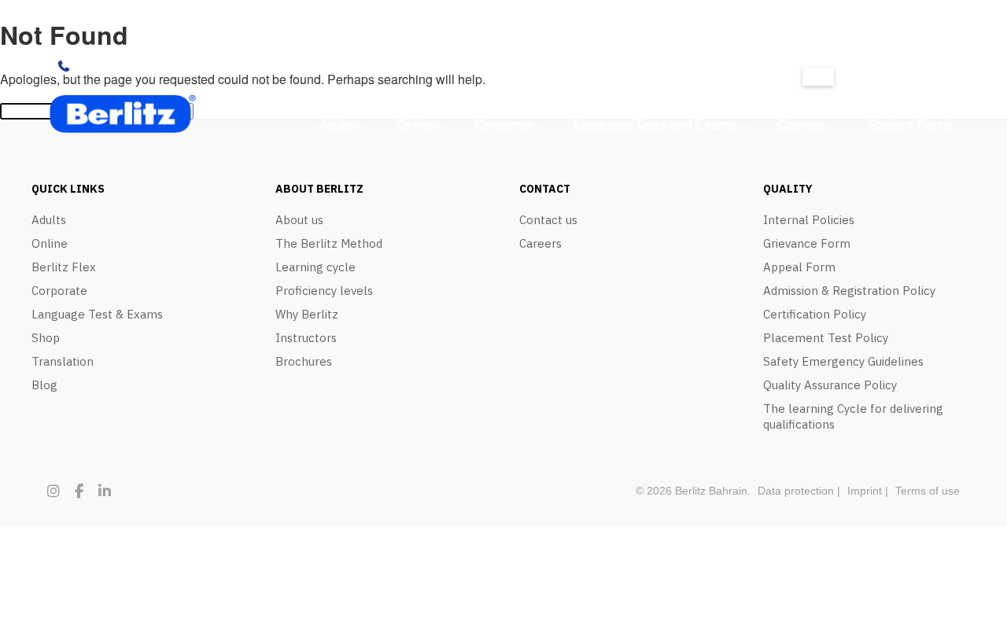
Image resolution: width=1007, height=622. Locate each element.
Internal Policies (808, 219)
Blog (44, 384)
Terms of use (927, 490)
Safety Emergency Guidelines (843, 361)
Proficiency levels (324, 290)
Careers (540, 243)
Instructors (306, 337)
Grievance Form (806, 243)
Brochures (303, 361)
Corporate (504, 124)
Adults (337, 124)
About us (299, 219)
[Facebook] (79, 491)
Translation (62, 361)
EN (818, 77)
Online (415, 124)
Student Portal (910, 124)
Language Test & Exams (97, 314)
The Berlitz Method (328, 243)
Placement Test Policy (825, 337)
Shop (45, 337)
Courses (802, 124)
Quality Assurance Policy (830, 384)
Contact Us (107, 66)
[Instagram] (53, 491)
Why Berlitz (306, 314)
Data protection (796, 490)
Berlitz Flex (63, 266)
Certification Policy (814, 314)
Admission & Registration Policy (849, 290)
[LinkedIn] (104, 491)
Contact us (548, 219)
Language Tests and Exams (655, 124)
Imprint (864, 490)
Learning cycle (315, 266)
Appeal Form (799, 266)
